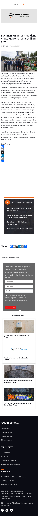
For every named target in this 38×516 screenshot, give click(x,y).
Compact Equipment (7, 493)
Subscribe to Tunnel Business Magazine (20, 229)
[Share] (19, 161)
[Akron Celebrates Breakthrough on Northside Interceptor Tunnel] (19, 371)
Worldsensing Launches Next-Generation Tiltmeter (17, 336)
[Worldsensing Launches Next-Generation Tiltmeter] (19, 326)
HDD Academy (5, 453)
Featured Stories (6, 432)
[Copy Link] (19, 158)
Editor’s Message (6, 440)
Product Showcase (7, 436)
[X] (19, 152)
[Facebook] (19, 146)
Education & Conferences (9, 484)
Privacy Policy (5, 506)
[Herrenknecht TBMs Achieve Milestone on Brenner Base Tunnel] (19, 394)
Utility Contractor (15, 496)
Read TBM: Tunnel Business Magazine (13, 477)
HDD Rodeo (4, 456)
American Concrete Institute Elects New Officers (16, 359)
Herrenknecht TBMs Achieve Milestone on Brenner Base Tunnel (17, 404)
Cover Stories (5, 428)
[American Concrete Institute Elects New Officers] (19, 349)
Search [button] (23, 4)
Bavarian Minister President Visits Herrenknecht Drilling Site (18, 38)
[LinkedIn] (19, 155)
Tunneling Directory (7, 481)
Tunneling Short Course (8, 460)
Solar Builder (19, 493)
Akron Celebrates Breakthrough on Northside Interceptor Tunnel (18, 381)
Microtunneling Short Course (10, 464)
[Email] (19, 149)
